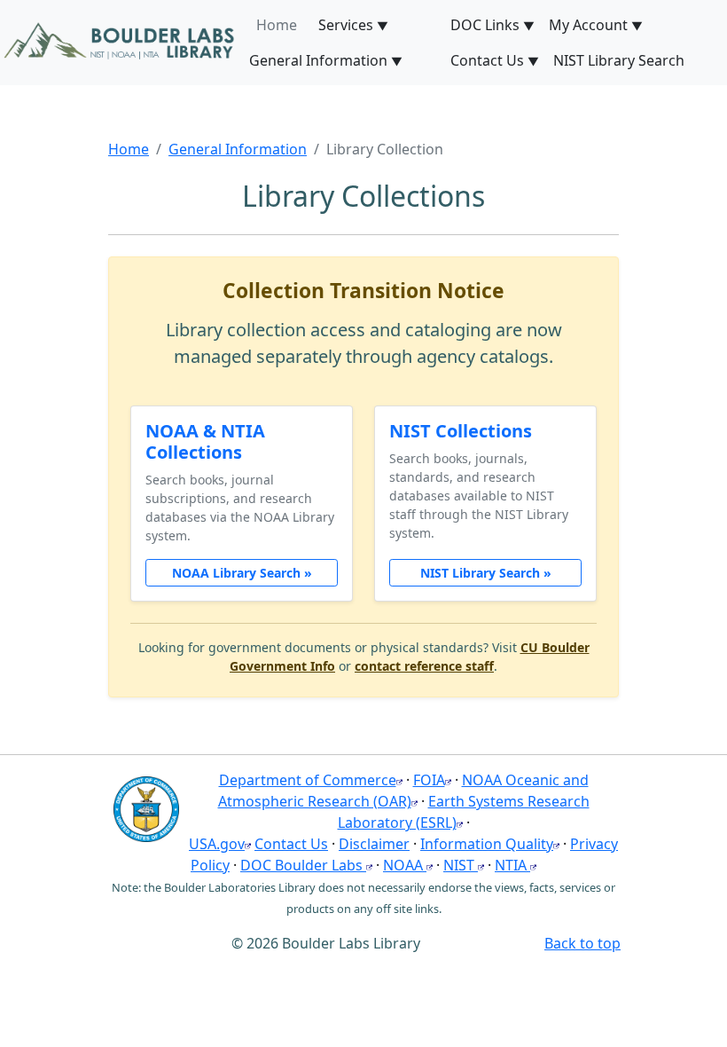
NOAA (404, 865)
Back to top (582, 943)
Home (128, 149)
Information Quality (486, 844)
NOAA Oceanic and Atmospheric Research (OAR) (403, 790)
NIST (460, 865)
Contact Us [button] (494, 60)
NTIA (512, 865)
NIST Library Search (618, 60)
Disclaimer (374, 844)
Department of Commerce (307, 780)
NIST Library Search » (485, 572)
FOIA (429, 780)
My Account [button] (596, 25)
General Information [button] (326, 60)
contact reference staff (424, 665)
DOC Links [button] (492, 25)
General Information (237, 149)
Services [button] (353, 25)
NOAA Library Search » (242, 572)
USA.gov (217, 844)
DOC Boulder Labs (303, 865)
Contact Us (291, 844)
